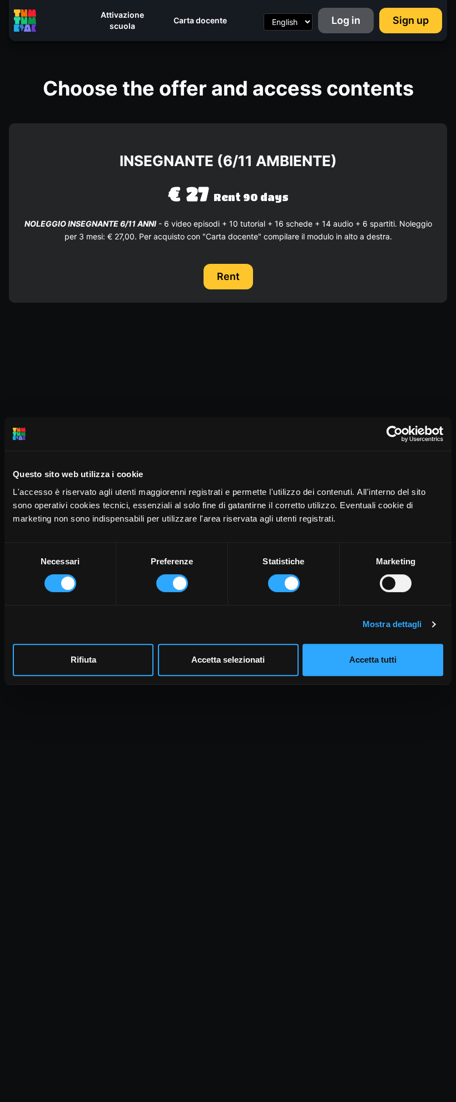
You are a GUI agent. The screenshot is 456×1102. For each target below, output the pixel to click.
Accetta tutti (372, 659)
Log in (345, 20)
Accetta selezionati (228, 659)
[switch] (172, 583)
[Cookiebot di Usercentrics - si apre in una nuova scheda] (394, 433)
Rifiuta (83, 659)
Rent (228, 276)
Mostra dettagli (392, 624)
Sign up (411, 20)
